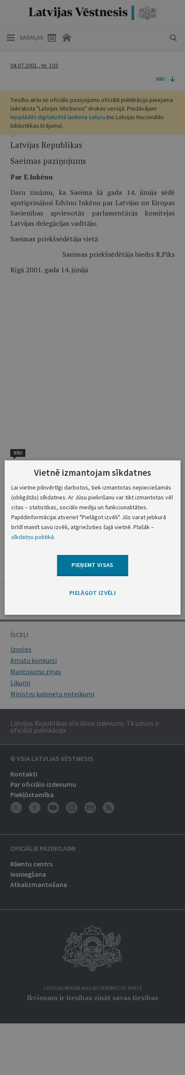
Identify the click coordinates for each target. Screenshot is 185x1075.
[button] (92, 593)
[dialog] (93, 537)
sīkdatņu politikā (32, 537)
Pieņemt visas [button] (92, 565)
